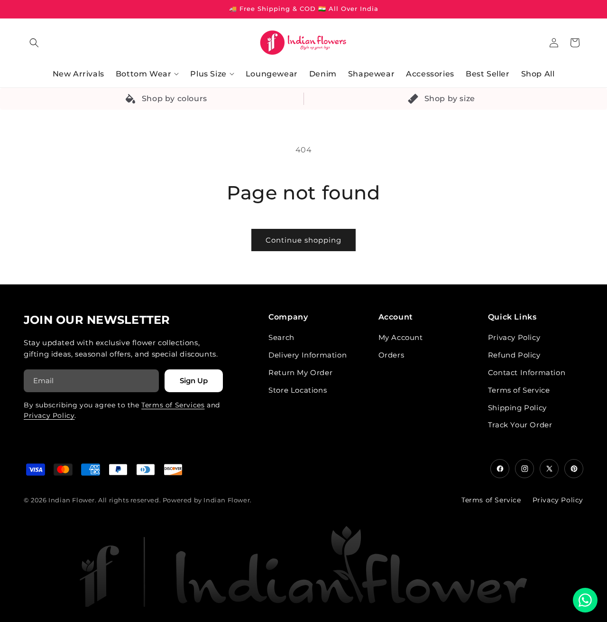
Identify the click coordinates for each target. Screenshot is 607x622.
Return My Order (300, 372)
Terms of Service (519, 390)
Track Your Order (520, 424)
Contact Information (526, 372)
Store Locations (297, 390)
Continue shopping (303, 240)
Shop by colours (174, 98)
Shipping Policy (517, 407)
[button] (34, 42)
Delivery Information (307, 354)
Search (281, 337)
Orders (391, 354)
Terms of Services (172, 405)
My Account (400, 337)
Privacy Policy (49, 415)
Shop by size (449, 98)
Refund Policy (514, 354)
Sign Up (194, 380)
